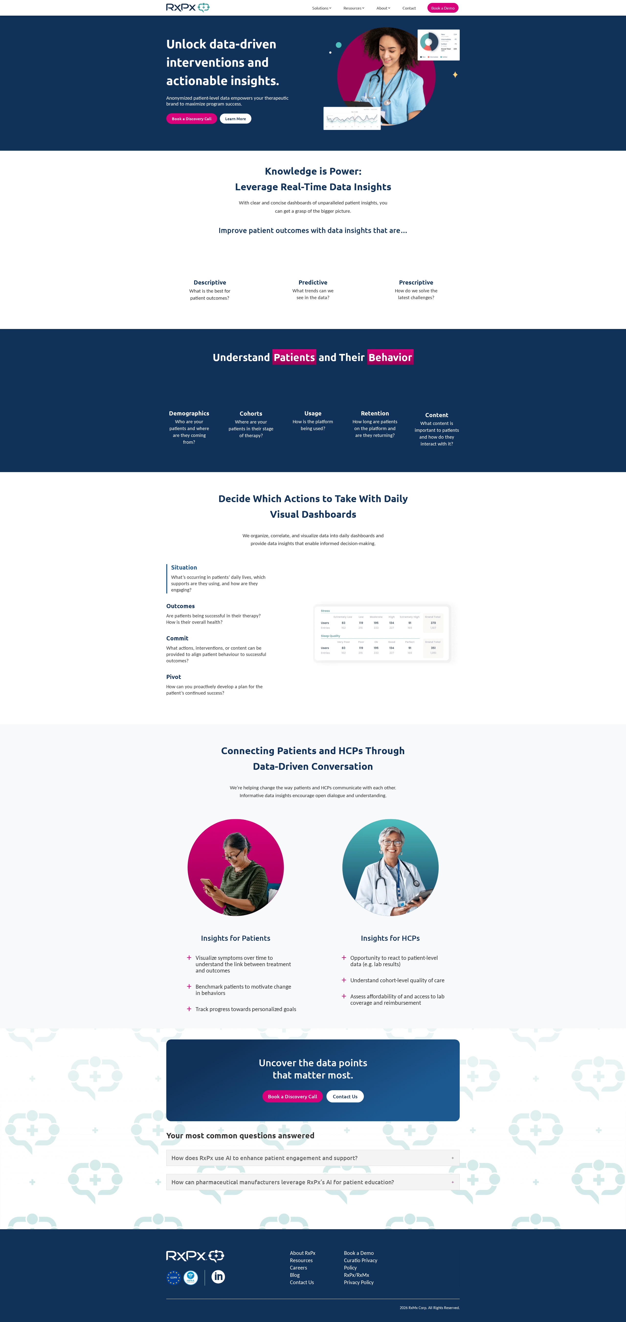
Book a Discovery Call (192, 118)
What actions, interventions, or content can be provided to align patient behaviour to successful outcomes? (216, 649)
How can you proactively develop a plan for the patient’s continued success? (214, 685)
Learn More (235, 118)
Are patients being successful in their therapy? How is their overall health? (213, 614)
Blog (295, 1275)
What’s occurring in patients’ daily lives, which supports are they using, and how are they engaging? (218, 578)
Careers (298, 1268)
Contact (409, 7)
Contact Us (345, 1096)
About (382, 7)
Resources (352, 7)
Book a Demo (443, 7)
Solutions (320, 7)
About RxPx (302, 1253)
